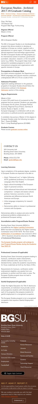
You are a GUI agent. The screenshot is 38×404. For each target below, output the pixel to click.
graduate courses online (19, 129)
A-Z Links (4, 350)
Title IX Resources (25, 367)
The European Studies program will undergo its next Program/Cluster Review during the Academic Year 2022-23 (18, 244)
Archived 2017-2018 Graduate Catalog (24, 15)
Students (23, 359)
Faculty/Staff (5, 365)
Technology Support (26, 363)
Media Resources (25, 352)
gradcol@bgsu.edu (15, 160)
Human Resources (26, 344)
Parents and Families (26, 356)
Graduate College (10, 13)
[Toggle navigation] (35, 2)
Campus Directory (6, 354)
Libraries (23, 348)
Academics (4, 346)
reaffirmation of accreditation (11, 234)
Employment (5, 361)
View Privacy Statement (9, 396)
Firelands (23, 341)
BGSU (3, 13)
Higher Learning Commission (24, 227)
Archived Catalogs (6, 15)
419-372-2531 (5, 331)
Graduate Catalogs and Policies (25, 13)
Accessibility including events (8, 342)
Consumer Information (8, 358)
